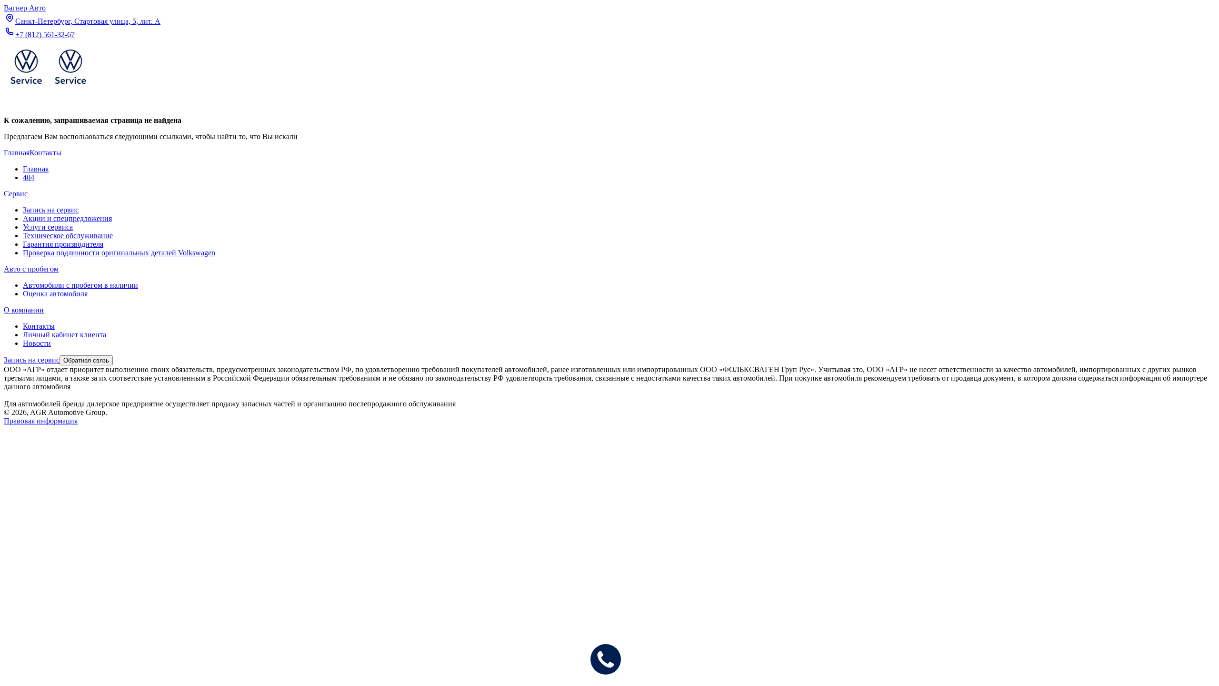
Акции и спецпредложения (67, 218)
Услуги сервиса (48, 227)
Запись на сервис (51, 210)
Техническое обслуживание (68, 236)
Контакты (39, 326)
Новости (37, 343)
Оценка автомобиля (55, 294)
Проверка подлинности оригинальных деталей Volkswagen (119, 253)
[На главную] (48, 86)
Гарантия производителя (63, 244)
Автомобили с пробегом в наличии (80, 285)
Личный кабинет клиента (64, 335)
